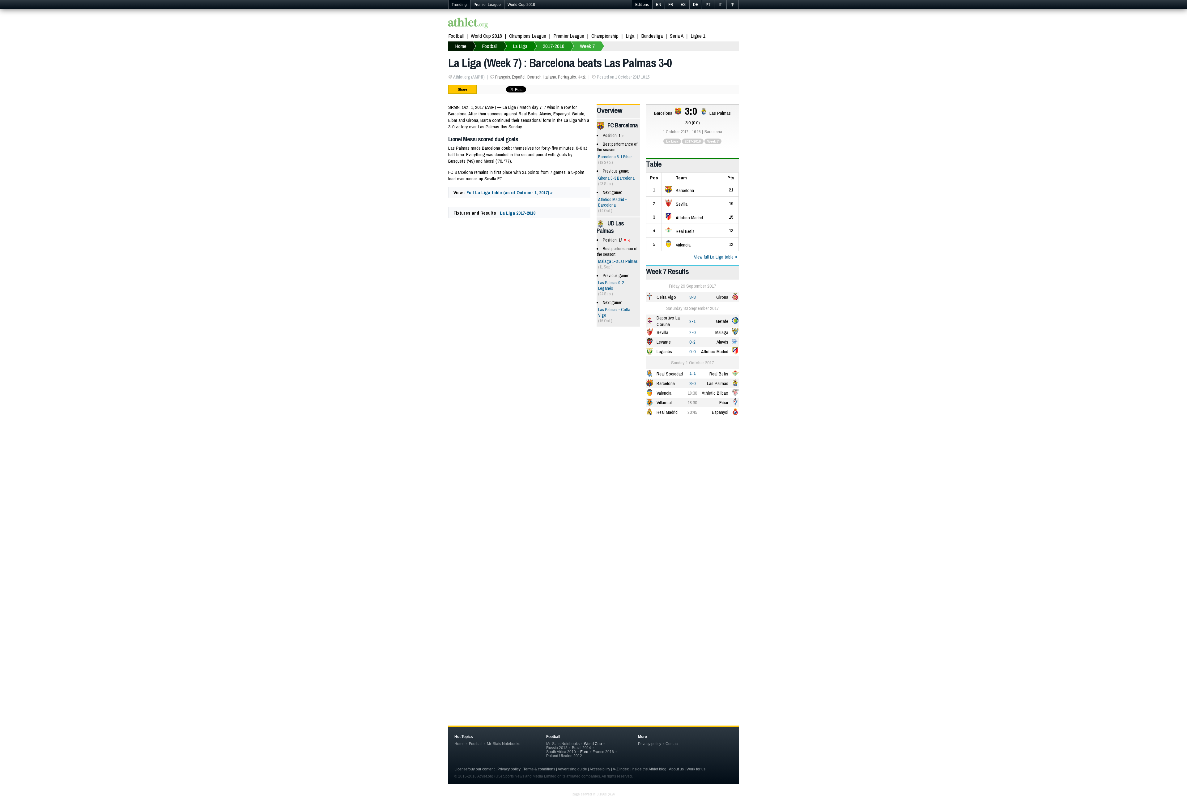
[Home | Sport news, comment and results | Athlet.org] (468, 23)
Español (518, 77)
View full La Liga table (714, 257)
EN (658, 4)
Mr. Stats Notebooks (503, 744)
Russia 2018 (557, 748)
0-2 (692, 342)
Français (502, 77)
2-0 (692, 332)
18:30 (692, 393)
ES (683, 4)
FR (670, 4)
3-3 (692, 297)
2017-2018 (693, 141)
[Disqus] (593, 609)
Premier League (487, 4)
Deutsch (534, 77)
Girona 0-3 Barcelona (616, 178)
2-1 (692, 321)
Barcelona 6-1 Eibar (615, 157)
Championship (605, 35)
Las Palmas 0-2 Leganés (611, 285)
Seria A (676, 35)
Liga (630, 35)
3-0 (692, 383)
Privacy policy (649, 744)
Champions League (527, 35)
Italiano (549, 77)
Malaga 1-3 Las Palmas (618, 261)
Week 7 (713, 141)
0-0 (692, 351)
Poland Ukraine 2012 (564, 756)
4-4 (692, 374)
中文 (582, 77)
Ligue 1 (698, 35)
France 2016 (603, 752)
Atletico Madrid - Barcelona (612, 202)
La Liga (672, 141)
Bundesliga (652, 35)
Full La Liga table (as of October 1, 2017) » (509, 192)
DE (695, 4)
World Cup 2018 (521, 4)
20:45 (692, 412)
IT (720, 4)
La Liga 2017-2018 (517, 213)
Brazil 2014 (581, 748)
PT (708, 4)
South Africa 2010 (561, 752)
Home (459, 744)
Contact (672, 744)
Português (567, 77)
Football (456, 35)
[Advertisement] (593, 469)
